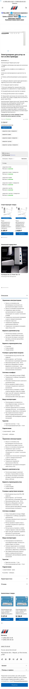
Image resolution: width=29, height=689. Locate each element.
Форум (16, 16)
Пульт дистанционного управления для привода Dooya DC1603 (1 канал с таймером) (20, 224)
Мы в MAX (6, 13)
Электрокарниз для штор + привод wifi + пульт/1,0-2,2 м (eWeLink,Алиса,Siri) (21, 611)
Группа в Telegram (8, 16)
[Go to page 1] (1, 237)
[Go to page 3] (3, 237)
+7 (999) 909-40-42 (19, 1)
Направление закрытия (7, 125)
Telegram (14, 3)
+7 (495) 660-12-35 (8, 1)
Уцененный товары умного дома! (14, 20)
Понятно (14, 685)
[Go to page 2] (2, 237)
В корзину (7, 233)
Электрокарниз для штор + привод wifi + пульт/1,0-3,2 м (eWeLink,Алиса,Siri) (6, 611)
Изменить (12, 155)
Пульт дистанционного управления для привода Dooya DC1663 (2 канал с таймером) (6, 224)
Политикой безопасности (20, 681)
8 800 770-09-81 (5, 646)
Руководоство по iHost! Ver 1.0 (10, 274)
